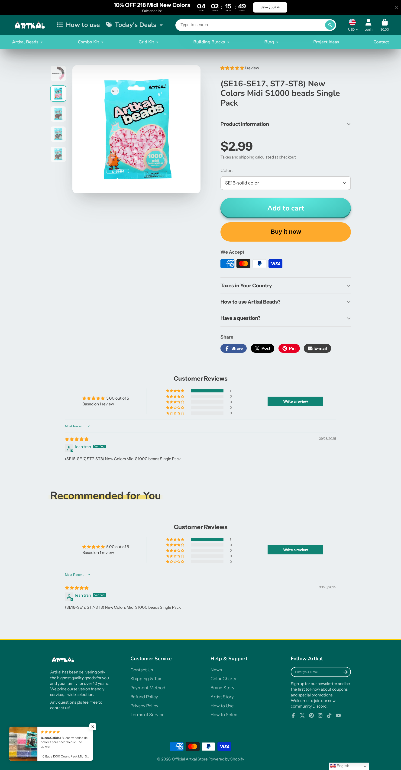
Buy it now (286, 231)
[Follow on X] (302, 715)
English (342, 766)
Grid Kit (146, 42)
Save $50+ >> (270, 7)
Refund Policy (144, 696)
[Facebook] (293, 715)
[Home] (30, 25)
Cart (384, 25)
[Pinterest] (311, 715)
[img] (76, 439)
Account (368, 25)
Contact (381, 42)
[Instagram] (320, 715)
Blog (269, 42)
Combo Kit (88, 42)
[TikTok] (329, 715)
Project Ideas (326, 42)
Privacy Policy (144, 706)
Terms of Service (147, 714)
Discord (320, 706)
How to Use (222, 706)
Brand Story (222, 687)
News (216, 670)
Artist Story (222, 696)
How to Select (224, 714)
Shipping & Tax (145, 678)
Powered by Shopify (226, 759)
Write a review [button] (295, 401)
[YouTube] (338, 715)
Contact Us (141, 670)
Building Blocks (209, 42)
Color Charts (223, 678)
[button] (232, 67)
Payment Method (147, 687)
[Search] (330, 25)
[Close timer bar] (396, 7)
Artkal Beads (25, 42)
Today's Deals (135, 24)
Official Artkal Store (190, 759)
